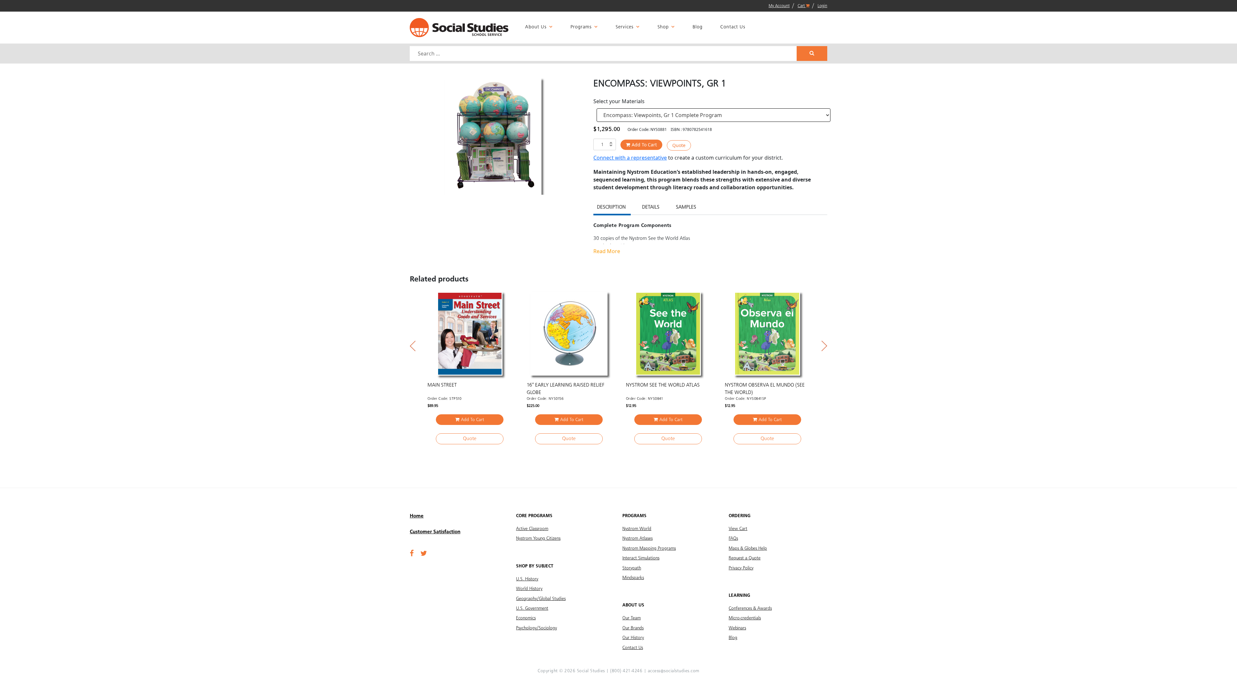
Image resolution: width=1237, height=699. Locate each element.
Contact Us (732, 27)
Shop (663, 27)
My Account (779, 6)
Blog (698, 27)
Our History (633, 637)
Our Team (631, 618)
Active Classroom (532, 529)
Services (625, 27)
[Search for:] (604, 53)
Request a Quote (745, 558)
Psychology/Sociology (536, 628)
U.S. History (527, 579)
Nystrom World (636, 529)
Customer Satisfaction (435, 532)
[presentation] (413, 346)
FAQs (733, 538)
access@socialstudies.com (673, 671)
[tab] (611, 208)
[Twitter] (423, 553)
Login (822, 6)
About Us (536, 27)
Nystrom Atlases (637, 538)
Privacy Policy (741, 568)
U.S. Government (532, 608)
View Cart (738, 529)
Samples (686, 207)
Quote (679, 145)
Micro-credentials (745, 618)
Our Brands (633, 628)
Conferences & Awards (750, 608)
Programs (581, 27)
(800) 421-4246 (626, 671)
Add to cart (644, 145)
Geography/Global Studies (541, 598)
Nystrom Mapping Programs (649, 548)
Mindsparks (633, 578)
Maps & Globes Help (748, 548)
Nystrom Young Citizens (538, 538)
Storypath (631, 568)
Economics (526, 618)
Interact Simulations (640, 558)
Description (611, 207)
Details (650, 207)
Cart (802, 6)
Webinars (737, 628)
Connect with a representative (630, 157)
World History (529, 588)
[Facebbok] (412, 553)
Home (417, 516)
